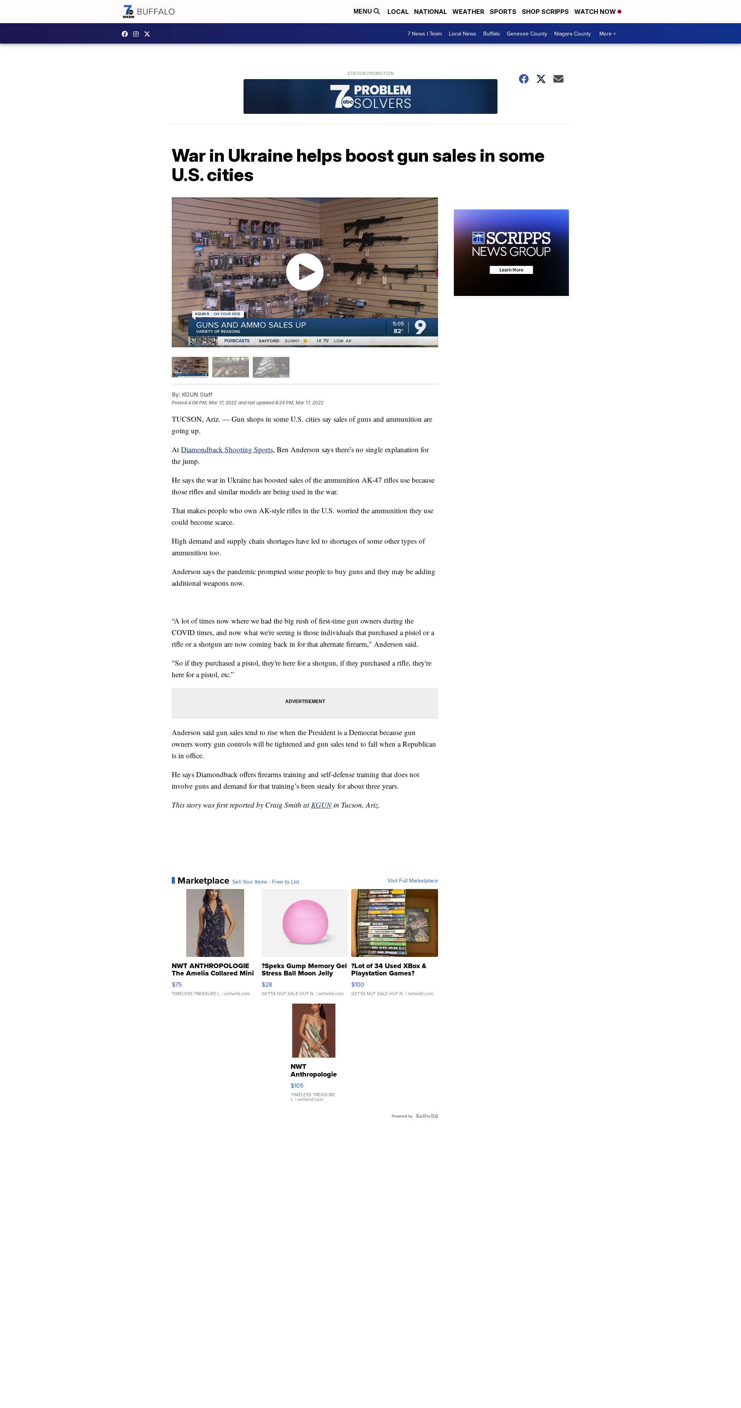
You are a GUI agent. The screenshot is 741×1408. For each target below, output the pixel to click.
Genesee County (527, 33)
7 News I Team (425, 33)
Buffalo (491, 33)
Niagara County (572, 33)
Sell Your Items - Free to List (265, 881)
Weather (468, 11)
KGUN (321, 805)
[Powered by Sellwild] (427, 1116)
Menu (364, 11)
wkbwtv (127, 34)
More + (607, 33)
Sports (503, 11)
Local (398, 11)
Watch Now (596, 11)
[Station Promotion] (370, 97)
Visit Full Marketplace (412, 880)
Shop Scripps (545, 11)
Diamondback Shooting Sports (227, 449)
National (430, 11)
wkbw (137, 34)
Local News (462, 33)
